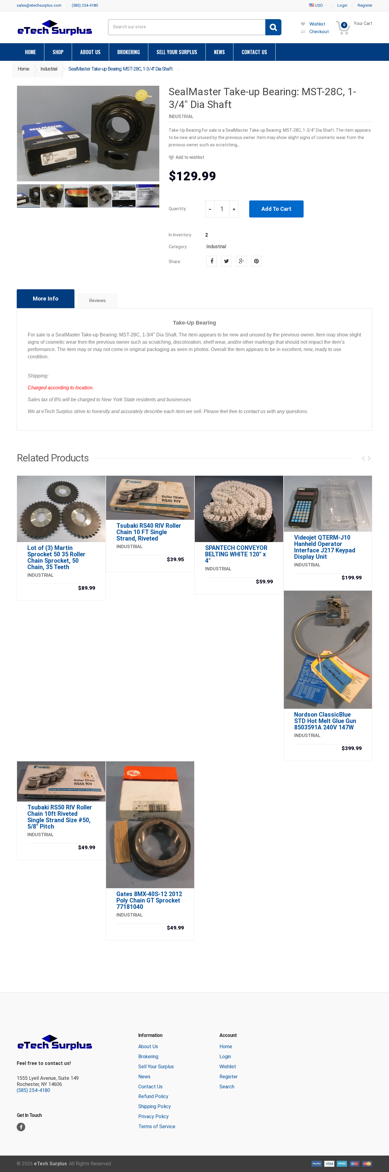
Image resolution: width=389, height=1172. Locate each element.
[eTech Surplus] (55, 27)
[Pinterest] (256, 261)
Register (228, 1077)
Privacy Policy (153, 1116)
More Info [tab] (45, 298)
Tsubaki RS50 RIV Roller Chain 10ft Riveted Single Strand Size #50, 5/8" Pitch (59, 817)
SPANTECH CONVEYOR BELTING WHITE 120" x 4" (236, 554)
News (144, 1077)
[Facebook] (211, 261)
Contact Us (150, 1087)
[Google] (241, 261)
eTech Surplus (50, 1164)
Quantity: (178, 208)
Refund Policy (153, 1096)
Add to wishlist (190, 157)
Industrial (48, 69)
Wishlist (227, 1066)
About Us (148, 1046)
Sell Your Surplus (156, 1066)
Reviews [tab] (97, 300)
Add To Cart (276, 209)
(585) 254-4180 (33, 1090)
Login (225, 1056)
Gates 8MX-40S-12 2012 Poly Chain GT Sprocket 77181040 (149, 900)
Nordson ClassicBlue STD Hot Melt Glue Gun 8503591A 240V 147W (325, 721)
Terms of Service (156, 1126)
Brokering (148, 1056)
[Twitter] (226, 261)
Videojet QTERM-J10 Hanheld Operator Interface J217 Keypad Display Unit (324, 547)
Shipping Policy (154, 1106)
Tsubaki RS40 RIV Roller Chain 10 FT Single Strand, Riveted (148, 532)
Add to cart (61, 589)
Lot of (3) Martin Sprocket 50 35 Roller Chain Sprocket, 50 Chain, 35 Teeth (56, 557)
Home (23, 69)
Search (226, 1087)
